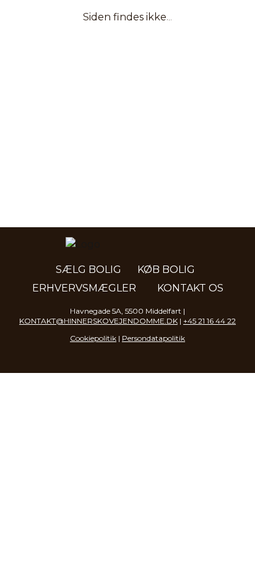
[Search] (170, 24)
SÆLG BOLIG (88, 269)
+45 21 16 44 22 (209, 320)
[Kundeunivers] (200, 24)
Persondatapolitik (153, 338)
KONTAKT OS (190, 288)
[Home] (69, 24)
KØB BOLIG (166, 269)
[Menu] (230, 24)
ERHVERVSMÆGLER (84, 288)
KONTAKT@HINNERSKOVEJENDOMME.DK (98, 320)
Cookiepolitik (93, 338)
